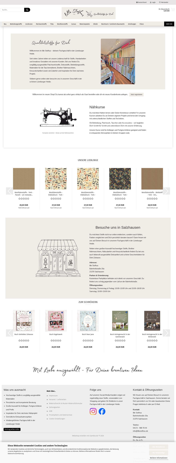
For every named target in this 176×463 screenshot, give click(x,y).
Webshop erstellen (79, 436)
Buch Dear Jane (88, 334)
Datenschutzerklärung (16, 453)
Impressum (53, 396)
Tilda (52, 24)
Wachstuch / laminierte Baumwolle (113, 24)
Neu (5, 24)
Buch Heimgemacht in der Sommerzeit (120, 335)
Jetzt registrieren (136, 94)
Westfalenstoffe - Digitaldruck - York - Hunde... (88, 193)
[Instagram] (93, 411)
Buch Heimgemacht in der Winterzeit (152, 335)
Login (153, 2)
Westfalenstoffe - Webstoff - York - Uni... (152, 193)
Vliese (142, 24)
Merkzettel (164, 2)
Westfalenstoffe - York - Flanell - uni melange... (24, 193)
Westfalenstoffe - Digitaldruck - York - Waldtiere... (120, 193)
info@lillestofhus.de (140, 431)
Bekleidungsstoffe (16, 24)
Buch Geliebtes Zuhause (23, 334)
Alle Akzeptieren (158, 447)
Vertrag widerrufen (12, 429)
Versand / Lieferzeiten (57, 399)
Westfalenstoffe (62, 24)
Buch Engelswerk (55, 334)
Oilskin (95, 24)
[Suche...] (27, 10)
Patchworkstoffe (41, 24)
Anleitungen (132, 24)
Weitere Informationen (158, 458)
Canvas (73, 24)
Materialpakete (85, 24)
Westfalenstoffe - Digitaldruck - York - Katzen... (55, 193)
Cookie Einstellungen (57, 419)
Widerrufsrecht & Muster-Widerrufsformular (65, 403)
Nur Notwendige (159, 453)
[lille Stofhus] (88, 13)
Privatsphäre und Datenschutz (60, 415)
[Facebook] (102, 411)
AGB (50, 411)
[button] (9, 191)
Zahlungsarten (54, 407)
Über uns (169, 24)
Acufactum (29, 24)
